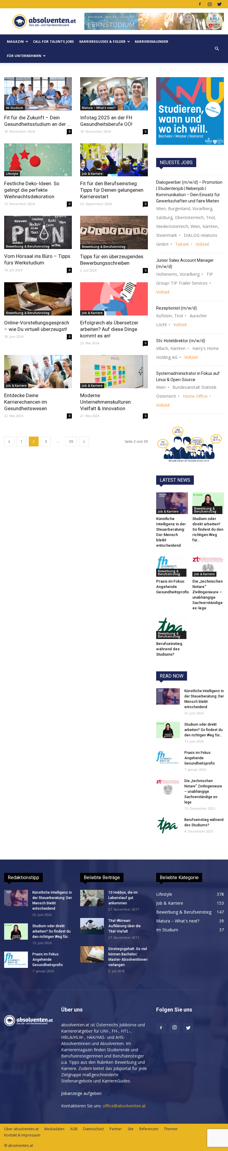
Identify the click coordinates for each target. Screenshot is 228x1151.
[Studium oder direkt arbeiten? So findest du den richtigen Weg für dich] (208, 503)
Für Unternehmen (24, 55)
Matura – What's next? (99, 108)
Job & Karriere (92, 174)
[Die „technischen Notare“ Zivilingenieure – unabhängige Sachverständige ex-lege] (208, 565)
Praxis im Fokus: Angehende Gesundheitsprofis (172, 586)
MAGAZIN (15, 41)
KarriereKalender (151, 41)
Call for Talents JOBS (53, 41)
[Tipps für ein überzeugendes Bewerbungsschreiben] (114, 232)
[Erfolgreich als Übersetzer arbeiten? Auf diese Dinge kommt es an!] (114, 299)
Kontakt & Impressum (22, 1135)
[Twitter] (219, 4)
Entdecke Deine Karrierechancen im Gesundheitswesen (25, 401)
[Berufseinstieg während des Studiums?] (172, 628)
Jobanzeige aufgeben (81, 1093)
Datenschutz (93, 1128)
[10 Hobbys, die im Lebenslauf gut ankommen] (92, 898)
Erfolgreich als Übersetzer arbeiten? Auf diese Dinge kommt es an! (109, 329)
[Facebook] (199, 4)
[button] (217, 49)
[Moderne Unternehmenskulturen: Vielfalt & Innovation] (114, 371)
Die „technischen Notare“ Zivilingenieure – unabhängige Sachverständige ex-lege (203, 791)
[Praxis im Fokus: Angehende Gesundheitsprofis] (172, 565)
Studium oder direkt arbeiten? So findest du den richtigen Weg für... (207, 529)
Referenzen (148, 1128)
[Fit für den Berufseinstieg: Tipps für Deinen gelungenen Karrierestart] (114, 160)
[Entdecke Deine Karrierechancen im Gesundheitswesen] (38, 371)
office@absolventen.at (124, 1106)
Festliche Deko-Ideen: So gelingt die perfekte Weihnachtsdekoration (31, 189)
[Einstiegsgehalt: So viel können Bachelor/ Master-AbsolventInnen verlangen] (92, 954)
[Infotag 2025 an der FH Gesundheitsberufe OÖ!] (114, 93)
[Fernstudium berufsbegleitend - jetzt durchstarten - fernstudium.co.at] (190, 111)
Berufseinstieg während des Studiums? (169, 649)
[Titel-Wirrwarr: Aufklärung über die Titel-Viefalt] (92, 926)
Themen (171, 1128)
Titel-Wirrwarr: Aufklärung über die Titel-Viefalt (124, 926)
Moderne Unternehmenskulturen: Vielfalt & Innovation (106, 401)
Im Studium (14, 108)
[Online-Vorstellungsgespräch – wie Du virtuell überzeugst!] (38, 299)
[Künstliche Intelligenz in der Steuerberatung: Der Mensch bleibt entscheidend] (172, 503)
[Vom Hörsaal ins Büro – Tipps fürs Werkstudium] (38, 232)
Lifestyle (12, 174)
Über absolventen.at (21, 1128)
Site (131, 1128)
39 (71, 441)
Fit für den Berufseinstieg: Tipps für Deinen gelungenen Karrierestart (111, 189)
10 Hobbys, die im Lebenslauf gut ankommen (123, 897)
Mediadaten (54, 1128)
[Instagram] (209, 4)
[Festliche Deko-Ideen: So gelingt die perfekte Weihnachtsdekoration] (38, 160)
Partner (116, 1128)
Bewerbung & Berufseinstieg (28, 246)
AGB (73, 1128)
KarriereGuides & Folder (102, 41)
